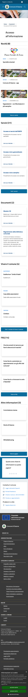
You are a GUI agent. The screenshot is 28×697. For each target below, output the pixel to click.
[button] (14, 694)
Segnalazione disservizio (10, 654)
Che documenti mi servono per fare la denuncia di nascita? (13, 346)
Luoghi (5, 618)
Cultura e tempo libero (9, 566)
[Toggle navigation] (3, 7)
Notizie (5, 80)
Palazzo (5, 291)
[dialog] (14, 683)
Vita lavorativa (7, 569)
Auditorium (6, 271)
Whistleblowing (8, 440)
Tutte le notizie (14, 115)
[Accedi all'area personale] (21, 2)
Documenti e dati (8, 556)
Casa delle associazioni (10, 294)
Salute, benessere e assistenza (14, 594)
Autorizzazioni (10, 596)
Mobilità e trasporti (9, 576)
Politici (5, 551)
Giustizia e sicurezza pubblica (14, 589)
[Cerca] (25, 7)
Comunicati (7, 608)
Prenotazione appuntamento (11, 651)
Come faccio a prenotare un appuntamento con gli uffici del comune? (13, 363)
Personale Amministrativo (10, 554)
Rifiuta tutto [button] (14, 691)
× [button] (26, 672)
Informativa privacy (9, 669)
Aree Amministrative (9, 544)
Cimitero (5, 310)
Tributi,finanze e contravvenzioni (15, 591)
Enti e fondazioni (8, 549)
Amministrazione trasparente (11, 666)
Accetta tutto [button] (14, 687)
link (6, 684)
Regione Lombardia (7, 2)
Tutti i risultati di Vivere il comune (14, 329)
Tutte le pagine (14, 454)
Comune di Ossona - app (11, 83)
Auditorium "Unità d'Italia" (12, 274)
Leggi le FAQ (7, 656)
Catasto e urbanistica (9, 574)
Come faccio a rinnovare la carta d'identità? (13, 380)
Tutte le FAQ (14, 394)
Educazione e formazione (12, 586)
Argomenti (12, 24)
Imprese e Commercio (9, 571)
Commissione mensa (10, 410)
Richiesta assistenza (9, 659)
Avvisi (4, 59)
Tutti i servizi (14, 191)
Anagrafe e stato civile (9, 564)
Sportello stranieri (9, 62)
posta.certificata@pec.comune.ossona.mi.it (12, 642)
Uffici (5, 546)
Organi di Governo (8, 541)
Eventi (5, 620)
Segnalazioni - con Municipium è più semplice (13, 105)
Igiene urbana (7, 579)
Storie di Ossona (8, 425)
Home (5, 24)
